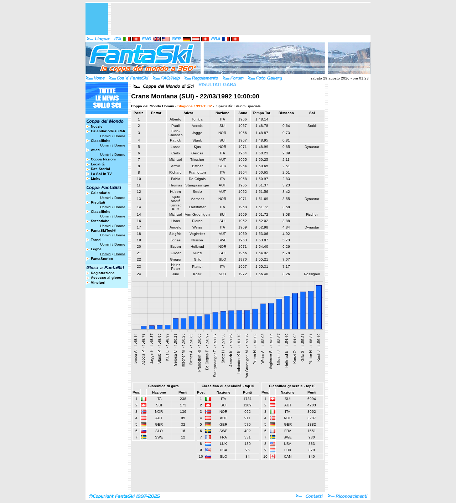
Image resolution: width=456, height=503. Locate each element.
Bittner (197, 166)
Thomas (175, 185)
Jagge (197, 133)
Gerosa (197, 153)
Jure (175, 274)
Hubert (175, 192)
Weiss (197, 227)
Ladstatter (197, 207)
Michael (175, 159)
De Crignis (197, 179)
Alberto (175, 119)
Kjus (197, 147)
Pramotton (197, 172)
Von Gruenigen (197, 214)
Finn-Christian (176, 133)
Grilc (197, 259)
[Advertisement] (240, 19)
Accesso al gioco (106, 277)
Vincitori (98, 282)
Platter (197, 266)
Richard (175, 172)
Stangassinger (197, 185)
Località (98, 164)
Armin (175, 166)
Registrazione (103, 273)
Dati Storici (100, 169)
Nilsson (197, 240)
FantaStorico (102, 259)
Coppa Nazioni (103, 159)
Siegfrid (175, 234)
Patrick (175, 140)
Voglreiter (197, 234)
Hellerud (197, 246)
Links (95, 178)
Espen (175, 246)
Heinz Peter (175, 267)
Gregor (175, 259)
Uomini (105, 136)
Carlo (175, 153)
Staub (197, 140)
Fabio (175, 179)
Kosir (197, 274)
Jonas (176, 240)
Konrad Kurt (176, 207)
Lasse (176, 147)
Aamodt (197, 199)
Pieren (197, 221)
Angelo (175, 227)
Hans (175, 221)
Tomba (197, 119)
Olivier (176, 253)
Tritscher (197, 159)
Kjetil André (176, 199)
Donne (119, 136)
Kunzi (197, 253)
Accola (197, 126)
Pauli (175, 126)
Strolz (197, 192)
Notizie (97, 126)
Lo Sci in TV (101, 174)
